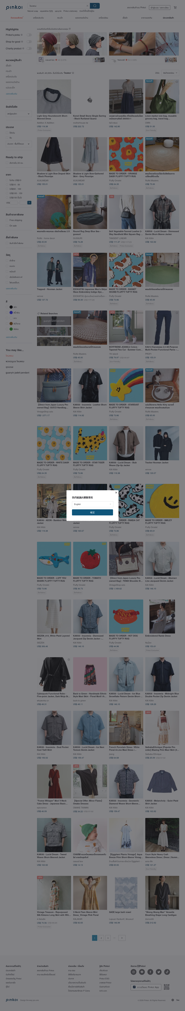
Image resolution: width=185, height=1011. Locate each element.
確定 (92, 512)
